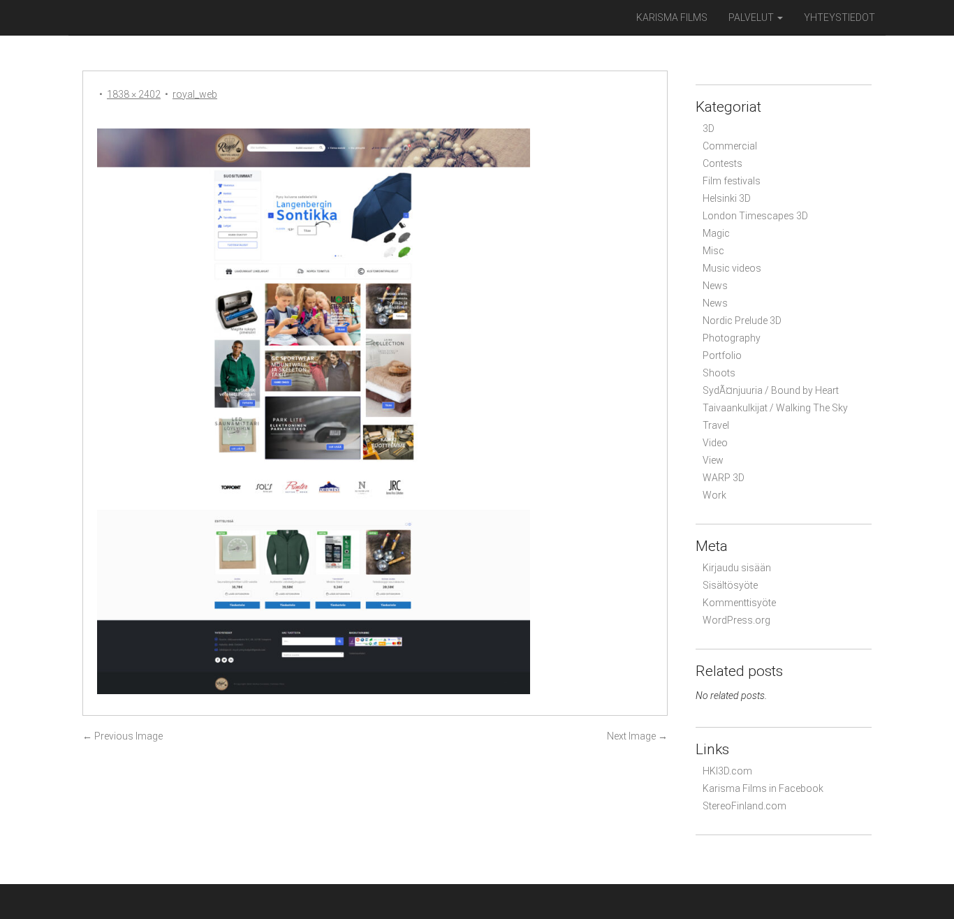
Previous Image (122, 736)
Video (715, 442)
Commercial (730, 146)
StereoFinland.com (744, 805)
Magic (716, 233)
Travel (716, 425)
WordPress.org (736, 620)
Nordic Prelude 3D (742, 320)
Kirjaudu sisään (737, 567)
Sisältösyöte (730, 585)
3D (708, 128)
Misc (713, 250)
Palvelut (752, 17)
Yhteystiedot (839, 17)
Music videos (732, 268)
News (715, 285)
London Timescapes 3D (755, 215)
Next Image (637, 736)
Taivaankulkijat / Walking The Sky (775, 407)
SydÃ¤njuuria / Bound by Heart (771, 390)
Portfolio (722, 355)
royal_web (195, 94)
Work (714, 495)
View (713, 460)
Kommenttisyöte (739, 602)
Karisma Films (671, 17)
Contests (722, 163)
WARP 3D (723, 477)
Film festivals (732, 180)
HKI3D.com (727, 771)
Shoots (719, 372)
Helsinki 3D (727, 198)
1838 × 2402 (134, 94)
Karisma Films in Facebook (763, 788)
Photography (732, 338)
